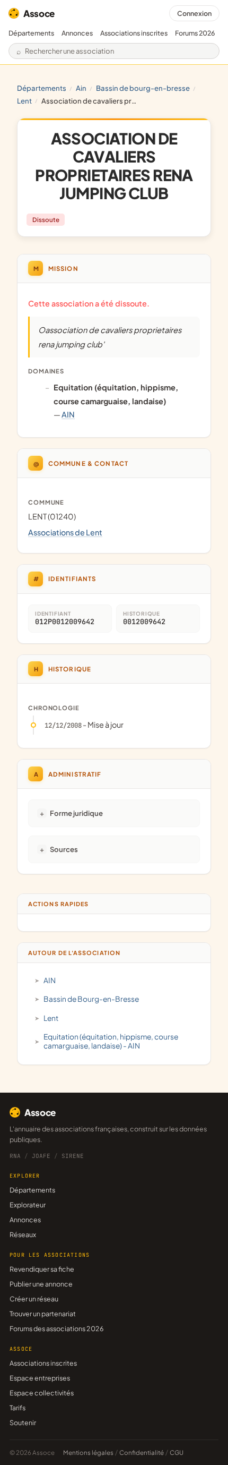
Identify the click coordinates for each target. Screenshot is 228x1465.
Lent (24, 100)
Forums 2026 (195, 33)
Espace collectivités (42, 1393)
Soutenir (23, 1422)
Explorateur (28, 1204)
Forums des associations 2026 (56, 1328)
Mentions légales (88, 1453)
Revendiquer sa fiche (42, 1269)
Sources (64, 849)
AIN (81, 87)
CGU (176, 1453)
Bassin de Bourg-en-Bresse (143, 87)
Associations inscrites (134, 33)
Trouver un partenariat (43, 1313)
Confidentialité (141, 1453)
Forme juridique (76, 812)
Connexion (194, 13)
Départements (31, 33)
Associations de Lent (65, 532)
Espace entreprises (40, 1378)
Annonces (77, 33)
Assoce (39, 13)
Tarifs (17, 1407)
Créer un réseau (34, 1298)
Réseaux (23, 1234)
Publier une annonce (41, 1284)
